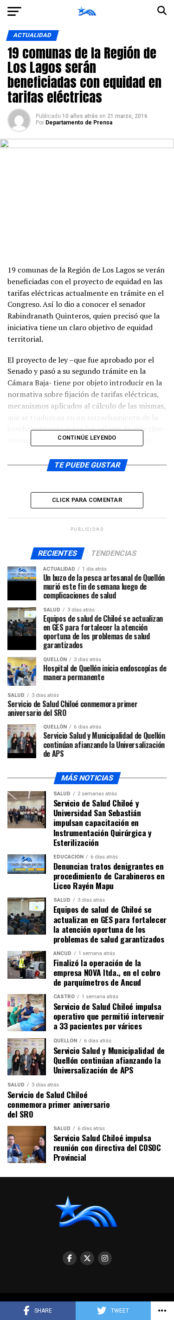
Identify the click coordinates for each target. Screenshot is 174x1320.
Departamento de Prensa (78, 122)
